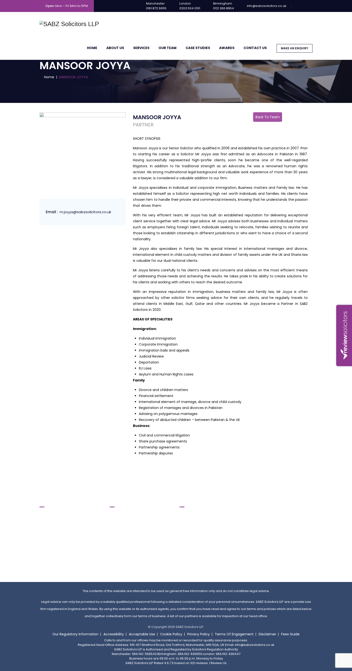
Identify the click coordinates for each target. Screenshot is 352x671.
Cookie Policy (171, 634)
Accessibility (113, 634)
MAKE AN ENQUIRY (294, 48)
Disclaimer (267, 634)
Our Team (167, 47)
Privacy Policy (198, 634)
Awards (226, 47)
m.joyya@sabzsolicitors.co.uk (85, 211)
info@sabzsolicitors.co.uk (266, 6)
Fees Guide (290, 634)
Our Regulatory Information (75, 634)
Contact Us (255, 47)
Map (46, 562)
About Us (115, 47)
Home (92, 47)
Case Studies (198, 47)
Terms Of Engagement (234, 634)
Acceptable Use (142, 634)
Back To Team (267, 117)
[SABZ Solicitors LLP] (69, 24)
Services (141, 47)
